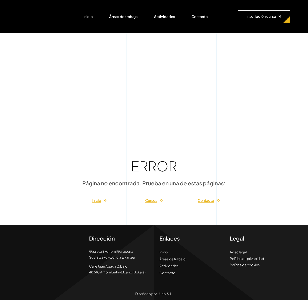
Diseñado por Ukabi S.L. (154, 293)
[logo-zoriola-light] (29, 6)
